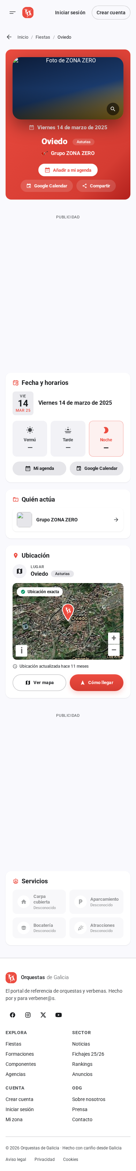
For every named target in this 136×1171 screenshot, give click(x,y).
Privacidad (45, 1159)
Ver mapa (43, 682)
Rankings (82, 1064)
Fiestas (43, 37)
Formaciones (20, 1054)
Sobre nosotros (88, 1099)
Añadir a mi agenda (72, 170)
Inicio (22, 37)
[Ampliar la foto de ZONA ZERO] (68, 88)
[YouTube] (59, 1015)
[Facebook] (13, 1015)
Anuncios (82, 1074)
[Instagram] (28, 1015)
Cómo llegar (100, 682)
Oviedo (39, 574)
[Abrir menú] (13, 13)
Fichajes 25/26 (88, 1054)
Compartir (100, 185)
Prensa (80, 1109)
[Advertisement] (68, 289)
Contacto (82, 1119)
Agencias (15, 1074)
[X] (43, 1015)
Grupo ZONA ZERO (73, 153)
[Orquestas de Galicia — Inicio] (27, 12)
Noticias (81, 1044)
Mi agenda (43, 468)
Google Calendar (50, 185)
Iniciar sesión (70, 12)
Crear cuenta (111, 12)
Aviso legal (16, 1159)
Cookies (70, 1159)
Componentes (21, 1064)
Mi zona (14, 1119)
